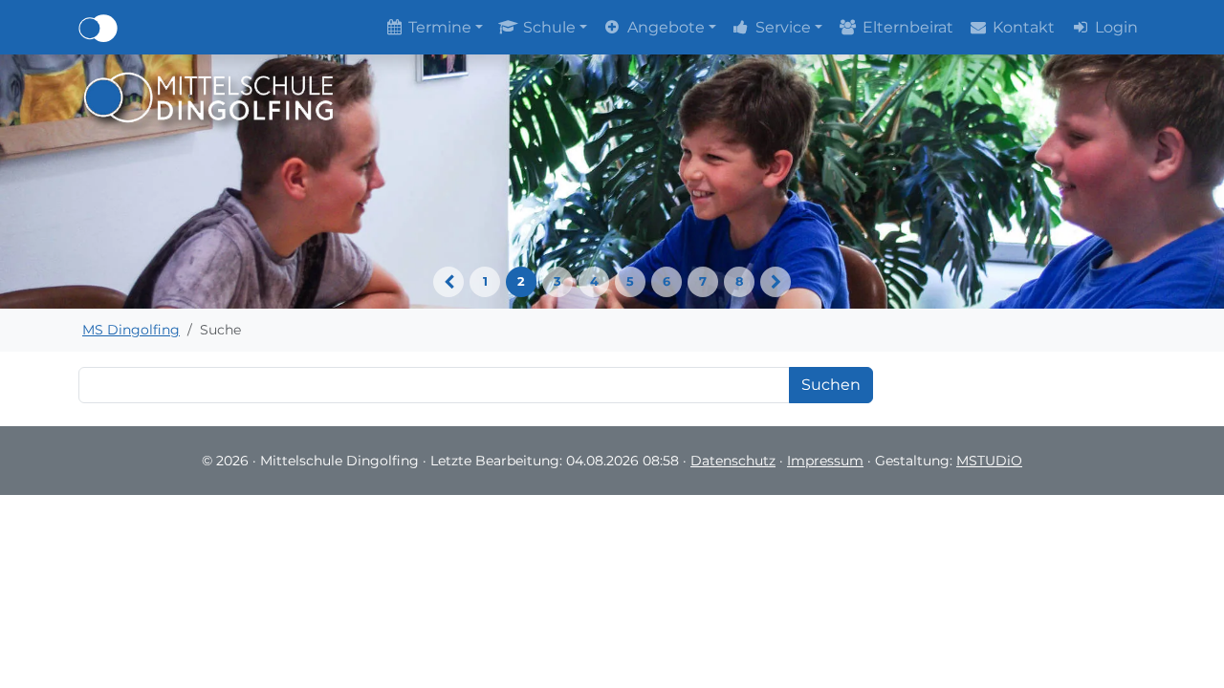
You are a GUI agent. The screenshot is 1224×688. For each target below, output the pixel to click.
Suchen (831, 385)
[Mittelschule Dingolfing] (208, 96)
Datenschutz (733, 460)
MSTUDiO (989, 460)
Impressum (825, 460)
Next (775, 282)
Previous (448, 282)
